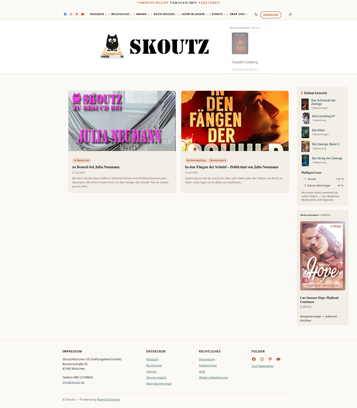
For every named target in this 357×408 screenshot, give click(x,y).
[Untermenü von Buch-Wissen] (176, 14)
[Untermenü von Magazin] (106, 14)
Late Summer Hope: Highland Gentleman (319, 300)
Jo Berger (306, 306)
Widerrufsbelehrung (213, 378)
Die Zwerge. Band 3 (325, 144)
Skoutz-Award (218, 160)
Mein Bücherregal (158, 384)
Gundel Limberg (245, 62)
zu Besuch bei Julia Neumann (96, 166)
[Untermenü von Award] (148, 14)
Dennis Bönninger (319, 185)
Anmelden (270, 15)
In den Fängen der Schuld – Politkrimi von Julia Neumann (231, 166)
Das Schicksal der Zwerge (323, 102)
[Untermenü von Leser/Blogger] (207, 14)
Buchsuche (154, 365)
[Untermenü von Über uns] (246, 14)
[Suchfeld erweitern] (290, 14)
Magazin (152, 359)
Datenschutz (208, 365)
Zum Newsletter (263, 366)
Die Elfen (318, 130)
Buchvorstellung (196, 160)
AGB (202, 372)
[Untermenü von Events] (224, 14)
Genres (151, 372)
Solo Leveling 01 (323, 116)
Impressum (207, 359)
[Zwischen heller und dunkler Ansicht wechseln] (256, 14)
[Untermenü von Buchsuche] (131, 14)
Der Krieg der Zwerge (327, 158)
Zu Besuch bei (81, 160)
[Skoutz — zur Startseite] (154, 46)
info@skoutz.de (73, 382)
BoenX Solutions (108, 399)
